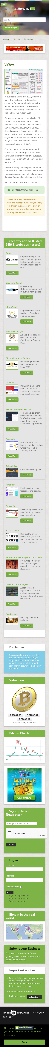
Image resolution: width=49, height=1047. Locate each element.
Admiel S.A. (11, 466)
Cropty (9, 253)
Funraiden (11, 439)
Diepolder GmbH (14, 283)
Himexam (10, 485)
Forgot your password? (18, 895)
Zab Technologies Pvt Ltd (18, 409)
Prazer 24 (10, 506)
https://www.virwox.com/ (26, 190)
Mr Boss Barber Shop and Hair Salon (24, 557)
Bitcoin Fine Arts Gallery (18, 358)
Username (10, 865)
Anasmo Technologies (17, 584)
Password (10, 876)
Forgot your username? (18, 898)
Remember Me (12, 887)
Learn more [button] (9, 1035)
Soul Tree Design (14, 331)
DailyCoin (10, 382)
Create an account (16, 901)
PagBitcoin (11, 614)
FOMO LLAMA (12, 530)
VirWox (9, 64)
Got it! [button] (24, 1042)
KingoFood (11, 307)
